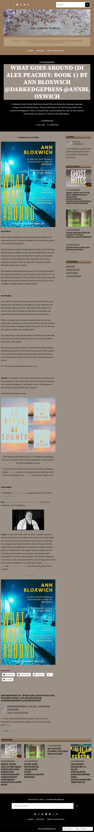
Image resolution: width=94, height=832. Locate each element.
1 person (11, 731)
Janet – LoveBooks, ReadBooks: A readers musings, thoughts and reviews (47, 41)
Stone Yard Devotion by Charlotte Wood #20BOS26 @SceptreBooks (78, 235)
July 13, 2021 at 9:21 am (17, 712)
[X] (13, 5)
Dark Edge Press (19, 493)
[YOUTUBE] (50, 814)
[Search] (87, 4)
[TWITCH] (28, 5)
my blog (27, 475)
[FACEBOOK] (24, 5)
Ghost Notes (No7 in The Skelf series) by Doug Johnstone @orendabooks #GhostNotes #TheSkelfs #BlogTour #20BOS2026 (78, 198)
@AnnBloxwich (28, 575)
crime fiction (73, 269)
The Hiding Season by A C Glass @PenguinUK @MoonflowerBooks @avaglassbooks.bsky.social (81, 773)
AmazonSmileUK (12, 502)
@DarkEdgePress (8, 496)
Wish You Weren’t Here (17, 566)
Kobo (23, 502)
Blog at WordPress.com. (47, 829)
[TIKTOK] (42, 814)
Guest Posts (72, 273)
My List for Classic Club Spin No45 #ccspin (78, 249)
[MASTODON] (17, 5)
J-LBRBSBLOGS (47, 120)
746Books (12, 472)
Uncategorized (47, 62)
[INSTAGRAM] (21, 5)
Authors (70, 266)
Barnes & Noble (33, 502)
